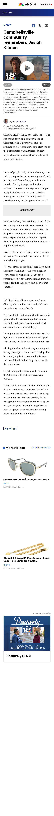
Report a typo (11, 428)
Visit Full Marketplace (41, 448)
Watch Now (46, 4)
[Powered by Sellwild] (46, 613)
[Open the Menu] (4, 4)
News (7, 25)
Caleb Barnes (19, 121)
